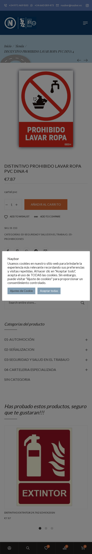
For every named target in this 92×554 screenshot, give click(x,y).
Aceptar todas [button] (49, 291)
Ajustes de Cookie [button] (21, 291)
